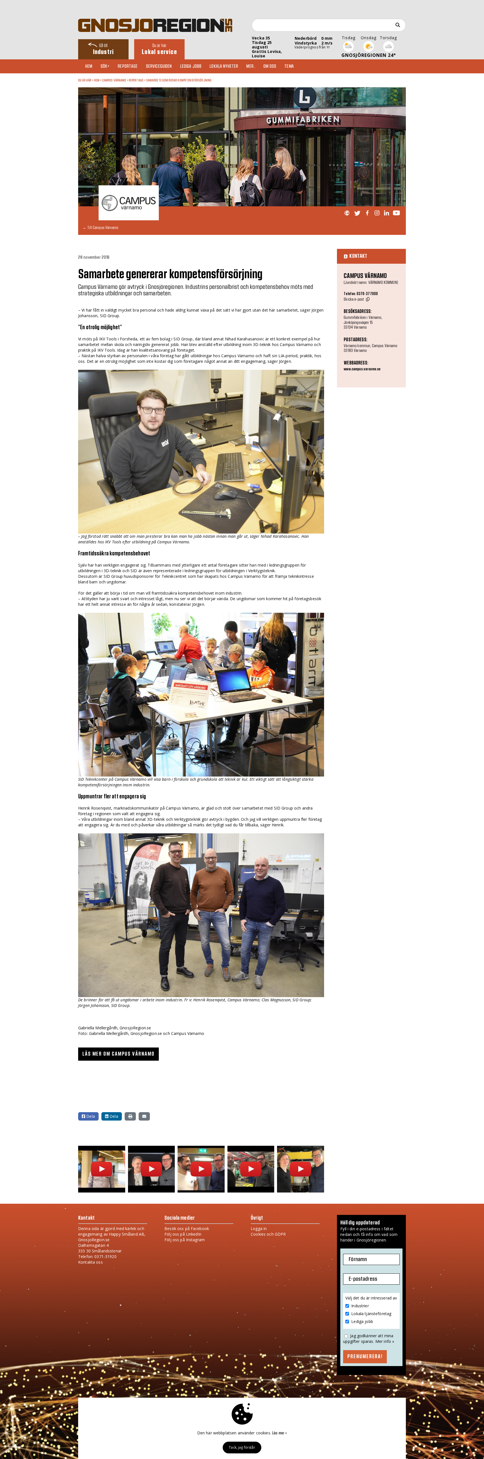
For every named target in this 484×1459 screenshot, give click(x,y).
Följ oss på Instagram (184, 1239)
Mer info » (384, 1341)
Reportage (128, 66)
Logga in (259, 1228)
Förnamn (358, 1259)
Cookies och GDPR (268, 1234)
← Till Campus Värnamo (100, 227)
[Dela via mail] (144, 1116)
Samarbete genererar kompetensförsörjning (179, 80)
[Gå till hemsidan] (346, 213)
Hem (88, 66)
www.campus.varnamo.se (362, 369)
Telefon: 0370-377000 (361, 294)
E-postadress (363, 1279)
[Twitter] (357, 213)
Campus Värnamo (114, 80)
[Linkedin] (386, 213)
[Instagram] (376, 213)
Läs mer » (279, 1433)
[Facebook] (367, 213)
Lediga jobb (191, 66)
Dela (90, 1116)
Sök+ (105, 66)
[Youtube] (396, 213)
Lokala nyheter (224, 66)
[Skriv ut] (130, 1116)
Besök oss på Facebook (186, 1228)
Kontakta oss (90, 1262)
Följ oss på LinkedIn (182, 1234)
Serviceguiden (159, 66)
